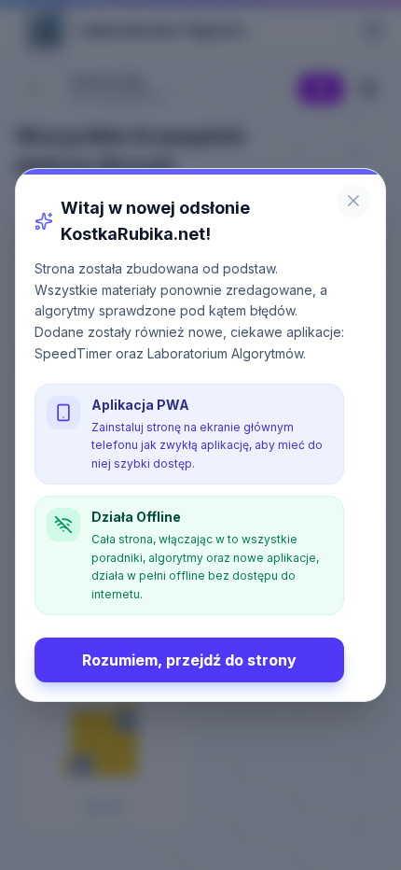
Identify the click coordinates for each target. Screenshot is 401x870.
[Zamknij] (353, 201)
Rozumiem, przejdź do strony (189, 660)
